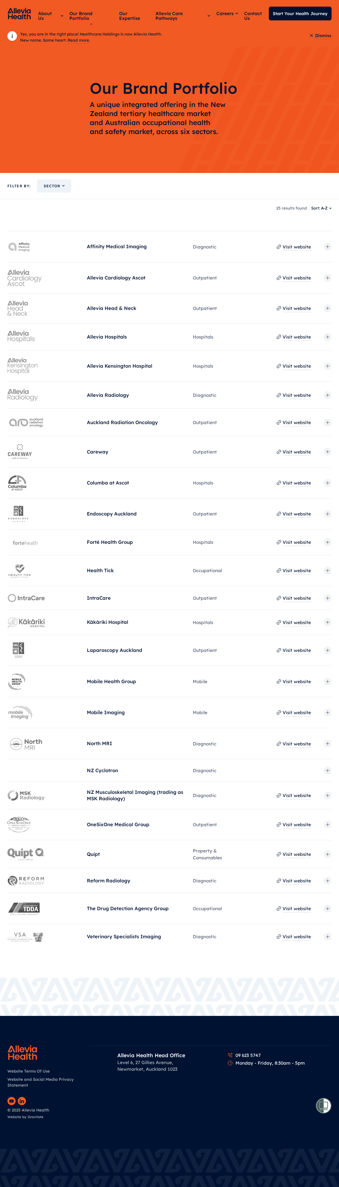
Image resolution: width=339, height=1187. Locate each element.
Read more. (79, 40)
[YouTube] (11, 1101)
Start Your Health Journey (300, 13)
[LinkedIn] (22, 1101)
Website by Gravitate (25, 1117)
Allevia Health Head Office (151, 1055)
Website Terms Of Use (28, 1071)
